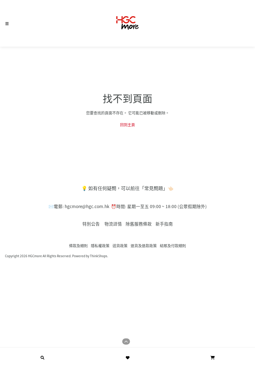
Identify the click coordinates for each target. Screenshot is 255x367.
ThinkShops (98, 255)
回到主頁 (127, 124)
